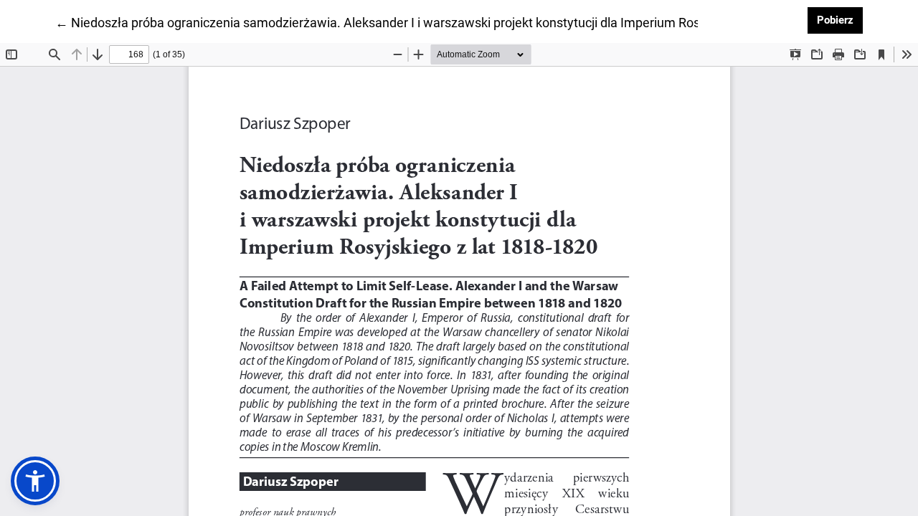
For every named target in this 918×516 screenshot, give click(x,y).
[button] (35, 481)
